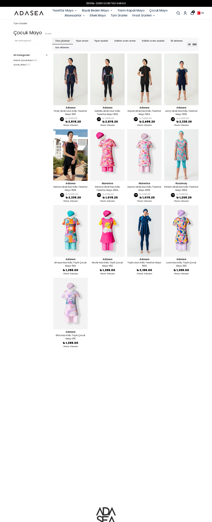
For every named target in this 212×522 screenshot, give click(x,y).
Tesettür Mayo (63, 10)
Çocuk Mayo (158, 10)
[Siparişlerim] (185, 13)
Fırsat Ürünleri (142, 15)
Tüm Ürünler (119, 15)
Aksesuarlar (73, 15)
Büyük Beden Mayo (95, 10)
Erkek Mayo (98, 15)
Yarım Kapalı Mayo (131, 10)
